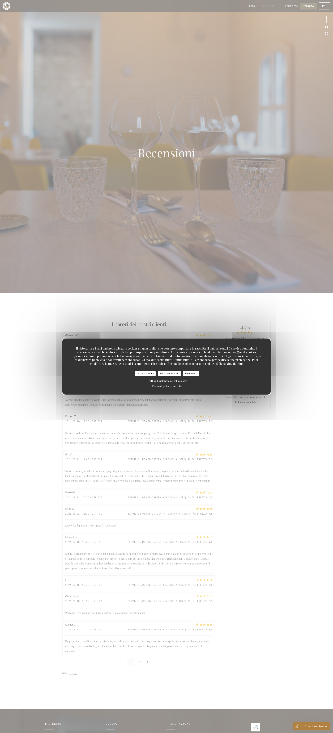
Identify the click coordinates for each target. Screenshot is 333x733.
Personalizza (191, 373)
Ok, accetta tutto (145, 373)
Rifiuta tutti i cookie (169, 373)
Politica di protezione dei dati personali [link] (167, 381)
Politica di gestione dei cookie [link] (167, 386)
